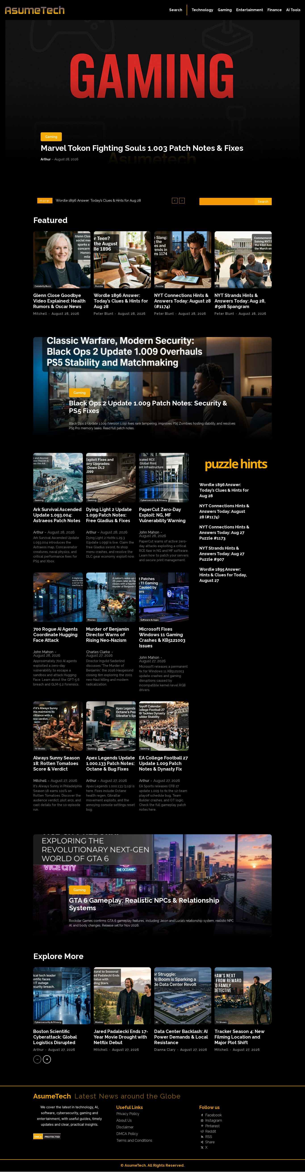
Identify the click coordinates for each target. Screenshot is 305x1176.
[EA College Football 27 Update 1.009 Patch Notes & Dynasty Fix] (164, 726)
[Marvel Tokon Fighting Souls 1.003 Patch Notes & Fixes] (152, 92)
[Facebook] (202, 1115)
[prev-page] (37, 1059)
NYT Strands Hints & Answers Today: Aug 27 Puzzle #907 (221, 554)
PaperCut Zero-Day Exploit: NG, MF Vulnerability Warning (162, 515)
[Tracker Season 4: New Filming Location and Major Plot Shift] (243, 995)
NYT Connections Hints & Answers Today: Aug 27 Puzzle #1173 (224, 532)
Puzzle (99, 286)
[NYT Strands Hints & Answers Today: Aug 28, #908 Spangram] (243, 259)
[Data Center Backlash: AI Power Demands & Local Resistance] (182, 995)
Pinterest (212, 1126)
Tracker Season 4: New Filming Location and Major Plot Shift (240, 1037)
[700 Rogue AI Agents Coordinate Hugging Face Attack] (58, 597)
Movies (92, 620)
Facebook (213, 1115)
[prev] (175, 200)
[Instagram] (202, 1120)
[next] (182, 200)
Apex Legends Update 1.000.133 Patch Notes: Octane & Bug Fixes (110, 763)
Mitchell (40, 313)
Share (210, 1142)
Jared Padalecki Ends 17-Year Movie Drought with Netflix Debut (121, 1037)
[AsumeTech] (36, 10)
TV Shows (40, 748)
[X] (202, 1147)
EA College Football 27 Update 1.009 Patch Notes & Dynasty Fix (163, 763)
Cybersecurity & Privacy (153, 500)
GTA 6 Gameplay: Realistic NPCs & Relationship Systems (144, 904)
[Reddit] (202, 1131)
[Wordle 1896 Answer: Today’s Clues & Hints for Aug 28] (122, 259)
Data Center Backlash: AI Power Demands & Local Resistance (181, 1037)
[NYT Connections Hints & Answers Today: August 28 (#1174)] (182, 259)
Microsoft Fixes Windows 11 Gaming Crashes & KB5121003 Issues (162, 637)
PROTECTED (52, 1136)
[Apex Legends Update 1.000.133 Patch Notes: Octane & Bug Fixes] (111, 726)
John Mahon (149, 532)
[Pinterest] (202, 1126)
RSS (208, 1137)
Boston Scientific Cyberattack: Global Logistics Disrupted (55, 1037)
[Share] (202, 1142)
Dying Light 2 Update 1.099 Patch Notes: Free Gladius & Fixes (109, 515)
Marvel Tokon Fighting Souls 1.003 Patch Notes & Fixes (142, 148)
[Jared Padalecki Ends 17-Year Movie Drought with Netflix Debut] (122, 995)
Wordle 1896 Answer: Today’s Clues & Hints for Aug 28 (121, 301)
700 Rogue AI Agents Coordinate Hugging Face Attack (55, 634)
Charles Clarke (98, 652)
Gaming (51, 137)
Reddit (210, 1131)
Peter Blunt (103, 313)
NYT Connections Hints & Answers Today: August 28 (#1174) (102, 200)
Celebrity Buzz (43, 286)
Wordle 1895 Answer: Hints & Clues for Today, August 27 (223, 575)
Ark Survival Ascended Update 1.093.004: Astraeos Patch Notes (57, 515)
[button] (175, 10)
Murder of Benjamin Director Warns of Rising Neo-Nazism (107, 634)
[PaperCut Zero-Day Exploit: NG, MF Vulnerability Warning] (164, 477)
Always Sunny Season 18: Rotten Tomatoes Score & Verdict (56, 763)
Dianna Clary (165, 1049)
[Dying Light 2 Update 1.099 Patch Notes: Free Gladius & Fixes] (111, 477)
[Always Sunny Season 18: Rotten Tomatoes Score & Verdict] (58, 726)
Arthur (46, 159)
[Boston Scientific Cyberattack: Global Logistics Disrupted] (61, 995)
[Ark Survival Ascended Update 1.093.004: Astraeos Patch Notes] (58, 477)
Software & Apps (149, 620)
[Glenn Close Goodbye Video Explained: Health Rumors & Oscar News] (61, 259)
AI (217, 286)
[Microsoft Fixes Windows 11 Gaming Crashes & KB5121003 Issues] (164, 597)
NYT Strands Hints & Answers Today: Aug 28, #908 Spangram (240, 301)
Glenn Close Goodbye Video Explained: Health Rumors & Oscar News (59, 301)
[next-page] (47, 1059)
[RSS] (202, 1136)
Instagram (213, 1120)
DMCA (38, 1136)
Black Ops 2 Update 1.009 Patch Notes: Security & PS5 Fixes (148, 407)
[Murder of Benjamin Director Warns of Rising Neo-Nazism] (111, 597)
